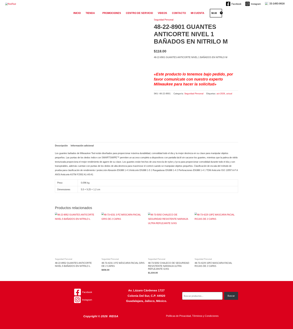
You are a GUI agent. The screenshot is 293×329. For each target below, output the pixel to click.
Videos (162, 13)
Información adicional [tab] (82, 145)
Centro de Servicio (139, 13)
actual (229, 93)
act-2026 (221, 93)
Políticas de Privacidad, (179, 316)
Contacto (179, 13)
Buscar (231, 295)
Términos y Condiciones (205, 316)
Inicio (77, 13)
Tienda (90, 13)
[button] (227, 13)
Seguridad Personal (163, 19)
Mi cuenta (197, 13)
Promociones (111, 13)
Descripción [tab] (61, 145)
